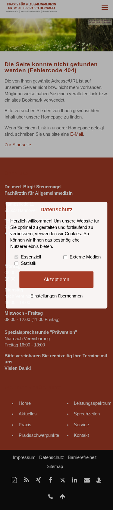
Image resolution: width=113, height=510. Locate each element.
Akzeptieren (56, 279)
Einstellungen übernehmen (56, 296)
